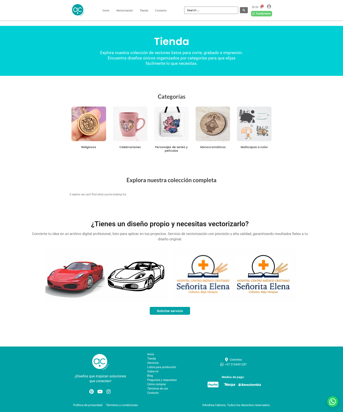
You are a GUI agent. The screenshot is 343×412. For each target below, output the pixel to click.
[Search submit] (244, 10)
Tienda (144, 10)
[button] (332, 401)
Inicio (106, 10)
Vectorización (124, 10)
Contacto (160, 10)
